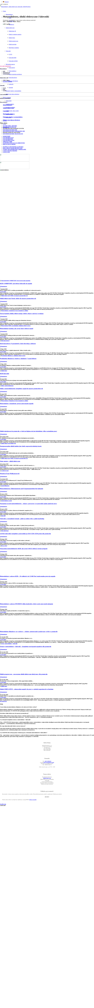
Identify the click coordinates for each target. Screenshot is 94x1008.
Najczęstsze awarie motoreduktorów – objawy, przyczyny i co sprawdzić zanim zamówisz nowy (28, 491)
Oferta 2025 (8, 100)
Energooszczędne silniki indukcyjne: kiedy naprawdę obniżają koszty (21, 433)
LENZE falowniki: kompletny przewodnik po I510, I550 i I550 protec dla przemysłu (25, 521)
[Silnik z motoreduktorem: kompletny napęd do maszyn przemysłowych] (6, 385)
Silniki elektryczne (47, 740)
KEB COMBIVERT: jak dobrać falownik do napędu (16, 283)
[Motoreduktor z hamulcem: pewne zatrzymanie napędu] (14, 400)
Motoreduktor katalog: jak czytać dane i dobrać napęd (16, 328)
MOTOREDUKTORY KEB (10, 129)
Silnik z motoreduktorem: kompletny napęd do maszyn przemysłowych (21, 388)
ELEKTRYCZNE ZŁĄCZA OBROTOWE (14, 143)
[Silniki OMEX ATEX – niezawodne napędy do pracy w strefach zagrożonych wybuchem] (3, 648)
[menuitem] (48, 2)
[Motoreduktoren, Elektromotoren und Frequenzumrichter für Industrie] (4, 473)
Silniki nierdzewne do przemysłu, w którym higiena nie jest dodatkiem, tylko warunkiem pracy (28, 418)
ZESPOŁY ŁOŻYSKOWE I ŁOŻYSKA (13, 146)
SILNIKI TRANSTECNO (9, 127)
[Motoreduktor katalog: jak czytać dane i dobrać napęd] (15, 325)
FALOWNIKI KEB (8, 139)
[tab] (47, 669)
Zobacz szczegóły (32, 761)
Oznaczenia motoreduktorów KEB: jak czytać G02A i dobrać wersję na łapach (23, 536)
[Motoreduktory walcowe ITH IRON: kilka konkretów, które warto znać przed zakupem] (9, 575)
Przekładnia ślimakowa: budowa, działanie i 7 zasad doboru (18, 358)
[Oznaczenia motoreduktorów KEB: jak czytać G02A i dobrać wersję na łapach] (3, 533)
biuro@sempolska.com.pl (48, 724)
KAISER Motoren (7, 81)
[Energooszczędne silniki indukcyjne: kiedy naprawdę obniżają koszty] (8, 430)
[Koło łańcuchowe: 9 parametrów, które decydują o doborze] (4, 340)
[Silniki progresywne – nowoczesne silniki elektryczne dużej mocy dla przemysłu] (5, 633)
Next (5, 663)
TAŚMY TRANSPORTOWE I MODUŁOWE (14, 149)
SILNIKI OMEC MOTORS (10, 125)
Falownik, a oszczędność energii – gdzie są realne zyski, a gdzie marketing (22, 506)
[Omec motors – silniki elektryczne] (14, 445)
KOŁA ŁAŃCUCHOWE (9, 144)
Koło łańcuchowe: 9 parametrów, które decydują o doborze (18, 343)
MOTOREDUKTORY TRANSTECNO (13, 133)
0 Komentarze (3, 286)
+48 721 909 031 (48, 723)
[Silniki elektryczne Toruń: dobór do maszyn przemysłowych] (14, 295)
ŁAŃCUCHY (6, 152)
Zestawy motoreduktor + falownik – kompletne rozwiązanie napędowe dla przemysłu (25, 621)
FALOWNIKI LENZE (8, 140)
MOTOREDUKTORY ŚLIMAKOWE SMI (14, 131)
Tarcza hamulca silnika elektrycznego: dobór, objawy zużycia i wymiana (21, 313)
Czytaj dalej (3, 291)
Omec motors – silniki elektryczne (10, 448)
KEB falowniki (4, 373)
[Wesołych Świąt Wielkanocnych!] (4, 458)
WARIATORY (6, 136)
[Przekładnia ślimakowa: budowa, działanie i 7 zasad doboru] (12, 355)
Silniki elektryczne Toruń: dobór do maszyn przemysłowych (18, 298)
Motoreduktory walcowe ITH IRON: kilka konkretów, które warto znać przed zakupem (26, 578)
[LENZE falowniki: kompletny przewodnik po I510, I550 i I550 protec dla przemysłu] (4, 518)
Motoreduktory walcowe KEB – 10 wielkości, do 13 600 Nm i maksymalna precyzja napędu (27, 551)
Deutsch (7, 1)
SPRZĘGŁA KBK (7, 141)
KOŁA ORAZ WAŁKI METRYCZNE (12, 148)
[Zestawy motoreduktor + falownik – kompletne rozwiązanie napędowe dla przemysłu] (8, 618)
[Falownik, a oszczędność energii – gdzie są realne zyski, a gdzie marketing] (3, 503)
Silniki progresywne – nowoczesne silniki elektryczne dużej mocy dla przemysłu (23, 636)
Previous (2, 663)
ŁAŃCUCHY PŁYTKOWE (10, 150)
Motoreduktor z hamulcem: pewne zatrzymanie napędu (16, 403)
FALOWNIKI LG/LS (8, 137)
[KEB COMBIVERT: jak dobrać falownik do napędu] (15, 280)
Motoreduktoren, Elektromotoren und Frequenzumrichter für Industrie (21, 476)
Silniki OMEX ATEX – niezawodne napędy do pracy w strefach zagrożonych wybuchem (26, 651)
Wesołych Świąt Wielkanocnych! (10, 461)
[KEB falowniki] (3, 370)
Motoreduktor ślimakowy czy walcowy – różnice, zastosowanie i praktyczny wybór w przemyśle (28, 606)
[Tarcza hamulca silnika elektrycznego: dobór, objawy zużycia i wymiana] (14, 310)
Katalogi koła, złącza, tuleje (12, 110)
